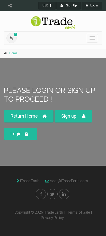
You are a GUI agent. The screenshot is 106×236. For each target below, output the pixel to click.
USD (45, 5)
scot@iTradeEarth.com (69, 181)
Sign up (68, 116)
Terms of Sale (78, 212)
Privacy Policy (52, 218)
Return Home (24, 116)
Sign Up (71, 5)
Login (94, 5)
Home (13, 53)
